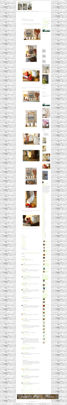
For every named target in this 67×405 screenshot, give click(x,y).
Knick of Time (45, 296)
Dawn (23, 313)
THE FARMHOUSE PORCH (45, 184)
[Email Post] (39, 252)
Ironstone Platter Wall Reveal (47, 260)
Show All (49, 344)
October (43, 236)
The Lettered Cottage (46, 277)
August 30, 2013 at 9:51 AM (26, 310)
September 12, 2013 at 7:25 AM (27, 379)
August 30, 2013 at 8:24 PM (26, 334)
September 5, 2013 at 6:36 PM (26, 372)
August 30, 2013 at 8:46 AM (26, 301)
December (43, 208)
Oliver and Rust (45, 337)
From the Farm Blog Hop (24, 245)
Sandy (23, 337)
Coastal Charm (45, 334)
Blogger (37, 401)
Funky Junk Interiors (46, 275)
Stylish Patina (45, 282)
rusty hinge (44, 321)
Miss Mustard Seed (45, 276)
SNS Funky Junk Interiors (24, 244)
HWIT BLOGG (45, 287)
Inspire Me (23, 246)
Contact (24, 11)
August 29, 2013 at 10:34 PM (26, 272)
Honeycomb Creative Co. (45, 295)
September (43, 199)
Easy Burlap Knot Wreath (47, 244)
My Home (21, 11)
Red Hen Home (45, 317)
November (43, 222)
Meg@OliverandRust (26, 275)
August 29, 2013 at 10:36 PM (26, 279)
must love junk (25, 331)
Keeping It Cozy (45, 311)
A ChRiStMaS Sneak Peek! (47, 271)
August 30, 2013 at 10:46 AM (26, 321)
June (42, 202)
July (42, 201)
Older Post (39, 388)
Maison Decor (45, 301)
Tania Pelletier (25, 352)
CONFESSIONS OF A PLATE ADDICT (46, 279)
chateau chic (24, 288)
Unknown (24, 258)
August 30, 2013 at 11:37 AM (26, 328)
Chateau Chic (44, 331)
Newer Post (23, 388)
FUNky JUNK (47, 268)
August (43, 200)
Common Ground (45, 290)
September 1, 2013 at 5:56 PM (26, 365)
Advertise (36, 11)
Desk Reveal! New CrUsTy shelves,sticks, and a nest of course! (46, 251)
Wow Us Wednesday (23, 242)
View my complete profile (45, 193)
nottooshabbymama (25, 381)
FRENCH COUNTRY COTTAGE (46, 297)
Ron (23, 263)
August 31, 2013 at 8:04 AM (26, 344)
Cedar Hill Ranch (45, 293)
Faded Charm (45, 327)
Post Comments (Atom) (28, 390)
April (43, 197)
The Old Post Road (45, 314)
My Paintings (32, 11)
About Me (28, 11)
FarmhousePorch (46, 22)
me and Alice (44, 324)
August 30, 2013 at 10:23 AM (26, 315)
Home (17, 11)
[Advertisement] (18, 19)
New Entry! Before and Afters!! (47, 254)
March (43, 205)
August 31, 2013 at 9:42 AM (26, 357)
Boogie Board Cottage (24, 243)
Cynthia (24, 304)
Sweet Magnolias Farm (46, 307)
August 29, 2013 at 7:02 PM (26, 260)
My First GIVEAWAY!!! (47, 241)
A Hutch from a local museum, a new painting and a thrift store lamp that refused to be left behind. (46, 265)
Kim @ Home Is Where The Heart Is (28, 347)
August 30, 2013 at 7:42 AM (26, 293)
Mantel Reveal (47, 257)
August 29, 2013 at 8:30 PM (26, 265)
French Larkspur (45, 341)
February (43, 206)
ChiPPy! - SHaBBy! (45, 283)
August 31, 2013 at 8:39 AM (26, 349)
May (42, 203)
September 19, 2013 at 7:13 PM (27, 385)
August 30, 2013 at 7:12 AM (26, 285)
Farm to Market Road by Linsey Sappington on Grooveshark (45, 26)
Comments (44, 93)
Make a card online (45, 23)
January (43, 207)
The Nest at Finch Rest (46, 304)
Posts (43, 92)
